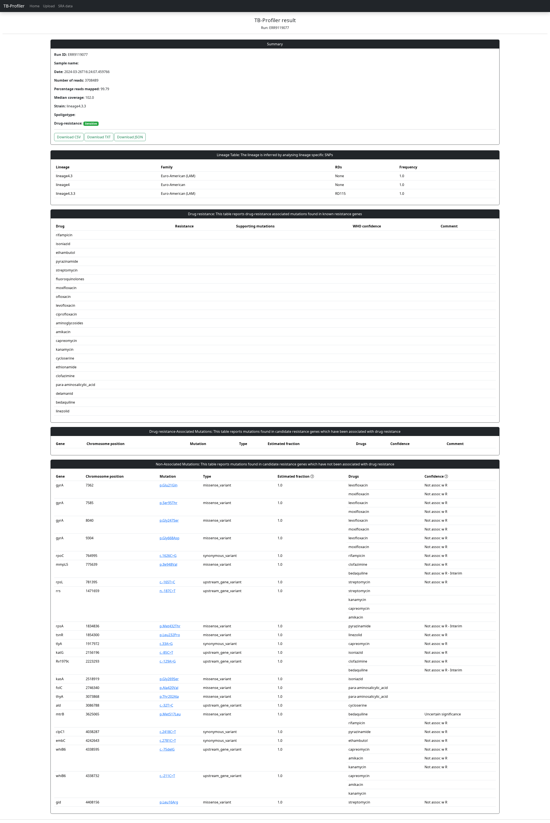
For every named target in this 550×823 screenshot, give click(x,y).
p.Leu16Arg (169, 802)
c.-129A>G (168, 661)
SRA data (65, 6)
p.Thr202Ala (169, 696)
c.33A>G (166, 643)
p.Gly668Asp (169, 538)
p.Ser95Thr (168, 502)
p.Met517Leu (170, 714)
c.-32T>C (166, 705)
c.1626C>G (168, 555)
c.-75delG (167, 749)
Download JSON (130, 137)
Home (35, 6)
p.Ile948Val (168, 564)
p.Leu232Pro (170, 634)
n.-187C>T (168, 590)
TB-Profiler (13, 6)
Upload (49, 6)
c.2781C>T (168, 740)
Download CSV (69, 137)
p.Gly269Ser (169, 679)
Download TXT (99, 137)
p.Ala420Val (169, 687)
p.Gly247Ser (169, 520)
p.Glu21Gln (168, 485)
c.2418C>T (168, 731)
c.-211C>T (167, 775)
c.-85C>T (166, 652)
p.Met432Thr (170, 626)
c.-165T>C (167, 582)
